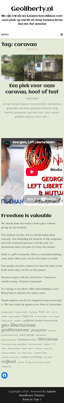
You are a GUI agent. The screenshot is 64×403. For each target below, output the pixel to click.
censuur (4, 316)
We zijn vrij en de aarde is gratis (37, 362)
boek (41, 311)
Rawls (30, 348)
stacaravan (48, 348)
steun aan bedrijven (8, 353)
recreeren (38, 348)
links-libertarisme (35, 344)
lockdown (47, 344)
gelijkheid (18, 320)
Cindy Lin (27, 316)
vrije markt (47, 357)
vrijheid (8, 361)
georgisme (39, 330)
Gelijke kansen (7, 320)
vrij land (20, 362)
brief (48, 312)
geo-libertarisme (18, 325)
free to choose (54, 316)
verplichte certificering (10, 357)
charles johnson (14, 316)
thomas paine (27, 353)
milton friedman (14, 348)
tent (19, 353)
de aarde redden (41, 316)
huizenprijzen (41, 335)
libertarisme (48, 339)
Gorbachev (52, 330)
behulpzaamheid (7, 312)
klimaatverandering (8, 339)
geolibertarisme (15, 329)
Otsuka (24, 348)
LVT (54, 344)
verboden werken (40, 353)
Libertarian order (27, 339)
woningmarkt (6, 366)
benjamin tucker (21, 312)
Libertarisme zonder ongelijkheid (14, 344)
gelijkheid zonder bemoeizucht (40, 320)
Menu (5, 34)
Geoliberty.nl (32, 9)
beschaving (33, 312)
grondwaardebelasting (9, 335)
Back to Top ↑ (32, 399)
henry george (27, 334)
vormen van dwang (31, 356)
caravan (54, 312)
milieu (3, 348)
